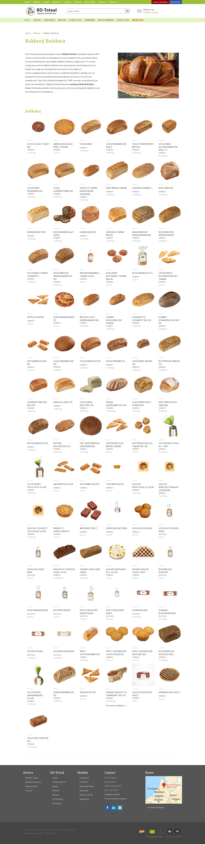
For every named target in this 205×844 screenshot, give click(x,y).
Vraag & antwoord (33, 782)
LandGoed (84, 778)
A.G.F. (27, 20)
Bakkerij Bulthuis (87, 786)
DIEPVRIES (49, 20)
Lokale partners (59, 782)
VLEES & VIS (75, 20)
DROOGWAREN (106, 20)
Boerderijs (84, 790)
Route (149, 772)
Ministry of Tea (86, 795)
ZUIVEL (37, 20)
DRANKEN (90, 20)
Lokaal (67, 2)
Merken (36, 2)
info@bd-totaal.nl (150, 12)
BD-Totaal (57, 772)
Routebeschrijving (156, 807)
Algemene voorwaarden (33, 833)
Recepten (137, 20)
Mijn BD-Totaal (31, 778)
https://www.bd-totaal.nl (115, 798)
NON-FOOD (123, 20)
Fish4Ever (84, 782)
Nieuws (77, 2)
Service (101, 2)
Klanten (57, 2)
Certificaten (57, 799)
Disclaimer (50, 833)
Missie (46, 2)
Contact (113, 2)
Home (27, 2)
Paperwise (84, 799)
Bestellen (175, 2)
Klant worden (160, 2)
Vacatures (90, 2)
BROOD (62, 20)
